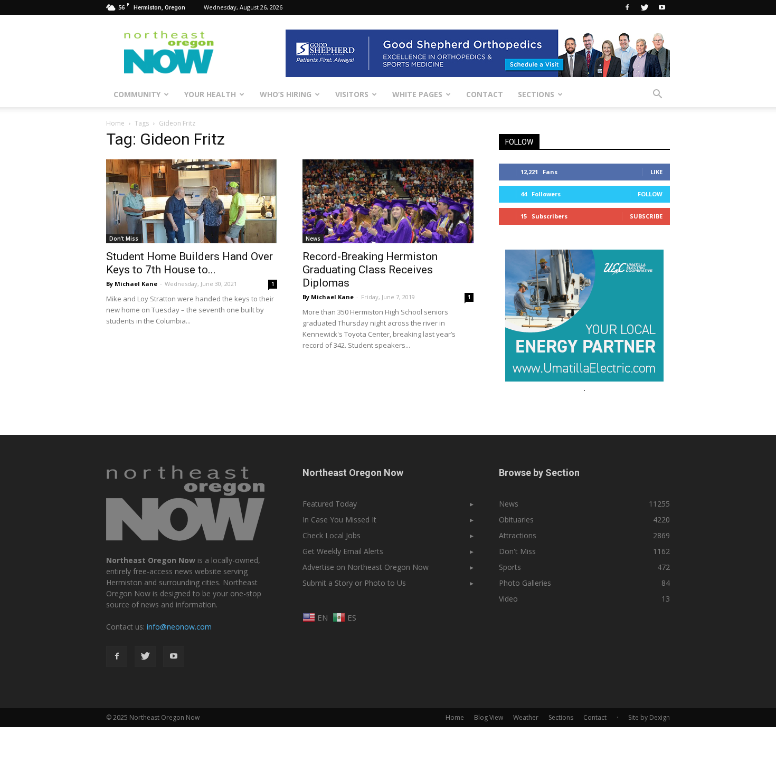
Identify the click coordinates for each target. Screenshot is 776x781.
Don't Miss (123, 238)
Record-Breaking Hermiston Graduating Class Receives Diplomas (370, 269)
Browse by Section (539, 472)
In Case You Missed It (339, 520)
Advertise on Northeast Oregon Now (365, 567)
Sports (510, 567)
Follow (650, 194)
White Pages (417, 94)
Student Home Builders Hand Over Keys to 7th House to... (189, 263)
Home (115, 123)
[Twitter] (644, 7)
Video (508, 599)
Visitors (351, 94)
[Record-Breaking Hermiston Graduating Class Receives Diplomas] (388, 201)
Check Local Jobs (331, 535)
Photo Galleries (525, 583)
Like (656, 172)
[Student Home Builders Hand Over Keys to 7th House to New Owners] (191, 201)
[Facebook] (627, 7)
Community (136, 94)
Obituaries (516, 520)
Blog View (488, 717)
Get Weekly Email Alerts (342, 551)
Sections (536, 94)
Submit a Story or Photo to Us (354, 583)
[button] (657, 94)
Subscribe (646, 216)
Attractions (517, 535)
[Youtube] (662, 7)
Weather (525, 717)
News (313, 238)
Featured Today (329, 504)
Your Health (210, 94)
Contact (484, 94)
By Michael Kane (131, 284)
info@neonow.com (179, 627)
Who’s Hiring (285, 94)
